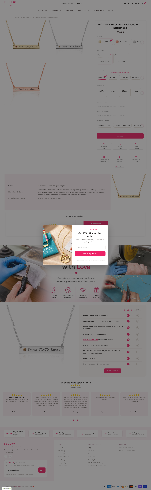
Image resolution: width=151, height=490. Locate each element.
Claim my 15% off (90, 254)
